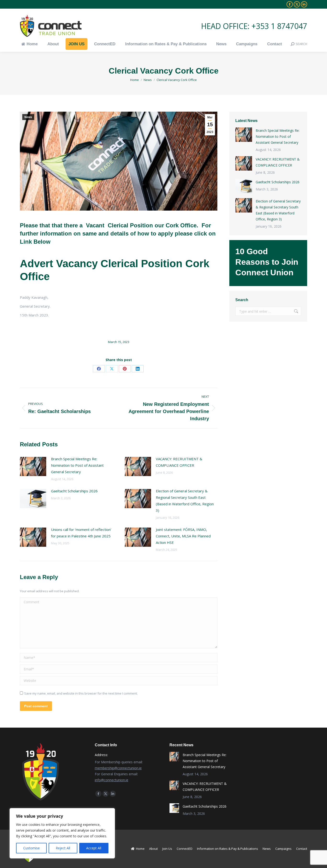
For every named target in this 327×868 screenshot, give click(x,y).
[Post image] (33, 466)
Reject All (63, 848)
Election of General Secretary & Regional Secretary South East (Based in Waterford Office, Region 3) (185, 501)
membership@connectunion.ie (118, 768)
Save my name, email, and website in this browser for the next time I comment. (81, 693)
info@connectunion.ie (111, 780)
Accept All (93, 848)
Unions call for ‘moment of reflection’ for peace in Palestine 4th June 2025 (81, 532)
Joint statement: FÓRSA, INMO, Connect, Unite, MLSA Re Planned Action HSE (183, 536)
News (28, 117)
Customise (31, 848)
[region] (62, 833)
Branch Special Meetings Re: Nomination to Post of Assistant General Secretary (77, 465)
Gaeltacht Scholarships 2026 (74, 491)
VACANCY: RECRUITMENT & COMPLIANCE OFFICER (179, 462)
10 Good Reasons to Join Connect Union (266, 262)
